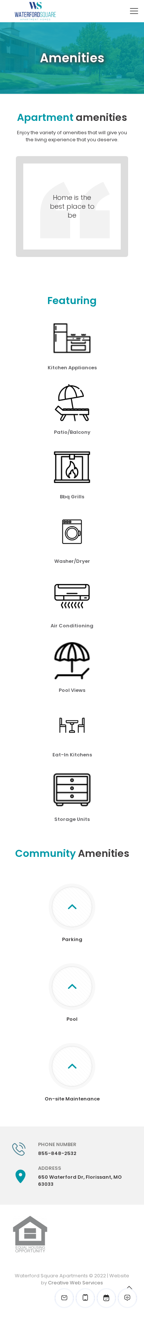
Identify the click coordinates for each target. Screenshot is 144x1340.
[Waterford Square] (35, 11)
